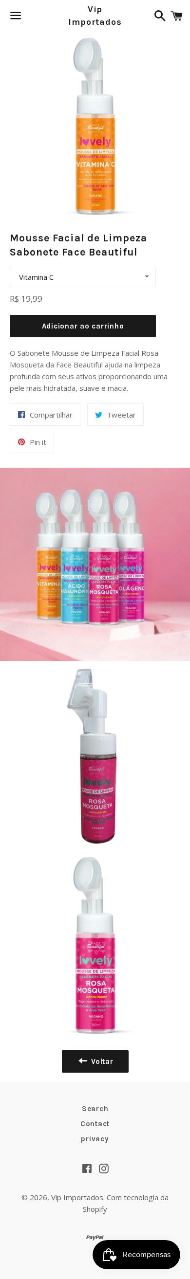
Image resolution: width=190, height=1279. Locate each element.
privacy (95, 1138)
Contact (95, 1123)
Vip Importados (95, 15)
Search (95, 1108)
